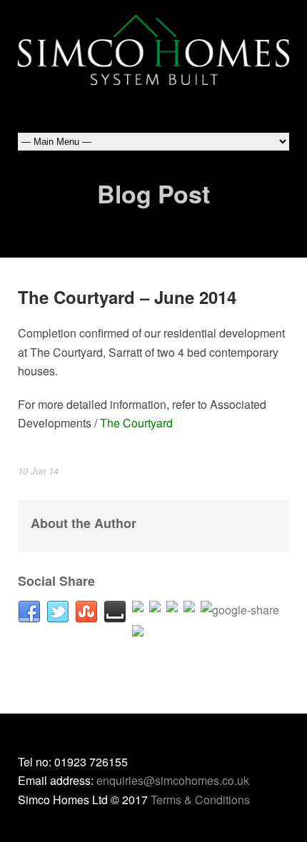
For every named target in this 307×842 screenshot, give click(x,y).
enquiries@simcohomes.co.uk (172, 780)
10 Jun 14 (38, 470)
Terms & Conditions (200, 799)
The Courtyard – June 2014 (127, 297)
